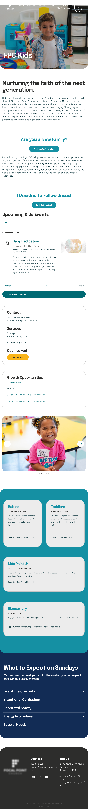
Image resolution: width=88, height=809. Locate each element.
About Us (31, 5)
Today (44, 286)
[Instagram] (40, 777)
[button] (44, 149)
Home (21, 5)
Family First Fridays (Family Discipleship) (26, 401)
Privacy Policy (44, 806)
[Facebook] (34, 777)
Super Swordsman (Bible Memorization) (26, 395)
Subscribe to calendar (17, 294)
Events (52, 5)
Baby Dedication (26, 241)
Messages (42, 5)
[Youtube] (46, 777)
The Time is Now (63, 8)
